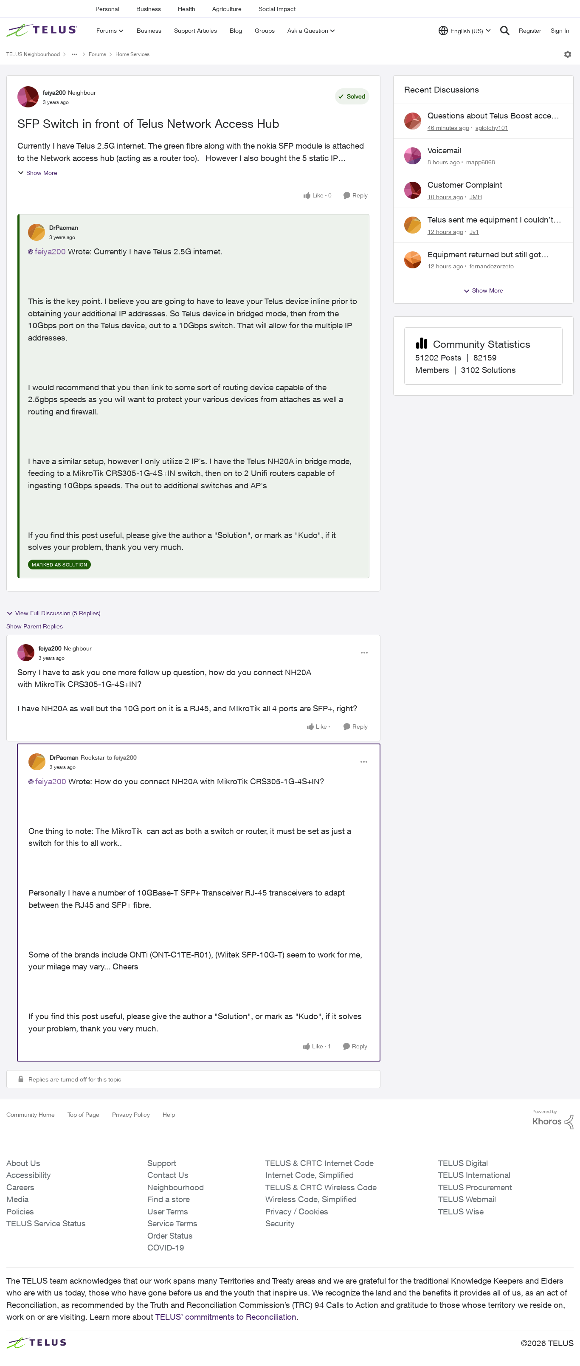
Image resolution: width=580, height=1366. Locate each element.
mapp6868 (480, 162)
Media (17, 1199)
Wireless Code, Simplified (311, 1199)
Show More (41, 172)
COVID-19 (165, 1247)
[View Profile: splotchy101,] (412, 121)
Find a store (168, 1199)
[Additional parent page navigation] (74, 54)
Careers (20, 1187)
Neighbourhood (175, 1187)
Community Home (30, 1114)
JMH (476, 196)
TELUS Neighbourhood (33, 54)
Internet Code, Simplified (309, 1175)
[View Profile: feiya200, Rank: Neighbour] (28, 96)
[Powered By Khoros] (553, 1119)
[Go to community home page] (42, 30)
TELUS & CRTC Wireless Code (321, 1187)
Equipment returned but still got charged (484, 255)
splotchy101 (492, 127)
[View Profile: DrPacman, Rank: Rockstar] (36, 761)
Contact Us (168, 1175)
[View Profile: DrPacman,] (36, 232)
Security (280, 1223)
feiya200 (54, 92)
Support (161, 1163)
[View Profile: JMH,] (412, 190)
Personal (107, 8)
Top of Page (83, 1114)
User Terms (167, 1211)
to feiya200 (122, 757)
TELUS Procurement (475, 1187)
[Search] (505, 30)
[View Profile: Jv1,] (412, 225)
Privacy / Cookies (296, 1211)
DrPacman (63, 227)
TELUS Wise (461, 1211)
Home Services (132, 54)
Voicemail (444, 150)
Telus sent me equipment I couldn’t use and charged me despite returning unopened (490, 220)
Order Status (170, 1235)
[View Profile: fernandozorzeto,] (412, 259)
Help (169, 1114)
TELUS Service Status (46, 1223)
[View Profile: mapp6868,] (412, 155)
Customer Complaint (465, 184)
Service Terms (172, 1223)
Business (148, 8)
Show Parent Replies (34, 626)
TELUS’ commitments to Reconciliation (225, 1316)
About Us (23, 1163)
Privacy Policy (131, 1114)
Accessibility (28, 1175)
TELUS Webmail (467, 1199)
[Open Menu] (568, 54)
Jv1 (474, 231)
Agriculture (227, 8)
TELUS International (474, 1175)
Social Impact (277, 8)
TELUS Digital (463, 1163)
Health (186, 8)
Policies (20, 1211)
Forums (97, 54)
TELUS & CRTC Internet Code (319, 1163)
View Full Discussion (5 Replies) (58, 613)
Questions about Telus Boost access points (494, 116)
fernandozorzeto (492, 266)
